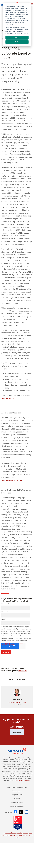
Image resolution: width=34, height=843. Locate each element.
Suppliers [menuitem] (17, 798)
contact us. (22, 670)
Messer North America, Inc (12, 833)
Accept (17, 37)
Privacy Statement (23, 833)
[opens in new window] (15, 812)
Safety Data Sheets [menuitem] (17, 795)
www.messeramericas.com (11, 480)
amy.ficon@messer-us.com (17, 702)
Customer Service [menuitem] (17, 802)
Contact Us (17, 732)
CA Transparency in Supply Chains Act (15, 835)
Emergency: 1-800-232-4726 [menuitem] (17, 787)
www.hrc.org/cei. (8, 398)
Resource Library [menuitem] (17, 791)
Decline (17, 42)
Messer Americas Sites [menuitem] (17, 806)
